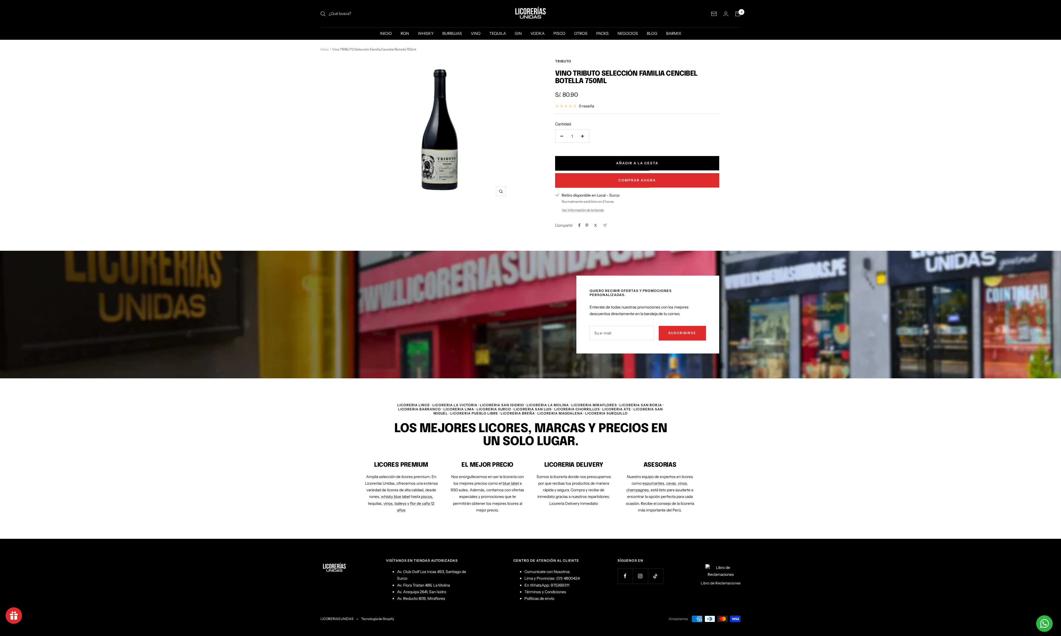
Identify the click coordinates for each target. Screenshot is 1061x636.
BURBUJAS (452, 33)
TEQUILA (497, 33)
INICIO (386, 33)
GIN (518, 33)
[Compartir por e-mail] (604, 225)
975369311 (560, 585)
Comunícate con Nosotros (547, 571)
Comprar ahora (637, 180)
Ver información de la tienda (583, 210)
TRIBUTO (563, 61)
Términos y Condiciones (545, 591)
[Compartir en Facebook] (579, 225)
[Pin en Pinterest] (586, 225)
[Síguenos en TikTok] (655, 576)
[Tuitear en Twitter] (595, 225)
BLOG (652, 33)
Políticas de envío (539, 598)
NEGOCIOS (628, 33)
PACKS (602, 33)
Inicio (325, 49)
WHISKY (426, 33)
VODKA (537, 33)
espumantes (653, 483)
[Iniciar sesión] (725, 13)
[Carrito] (737, 13)
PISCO (559, 33)
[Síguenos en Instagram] (640, 576)
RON (405, 33)
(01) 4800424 (568, 578)
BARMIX (673, 33)
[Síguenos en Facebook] (625, 576)
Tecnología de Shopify (377, 619)
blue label (511, 483)
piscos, (427, 496)
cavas (671, 483)
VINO (475, 33)
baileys (400, 503)
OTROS (580, 33)
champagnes (637, 489)
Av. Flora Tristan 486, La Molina (423, 585)
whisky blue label (395, 496)
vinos (388, 503)
